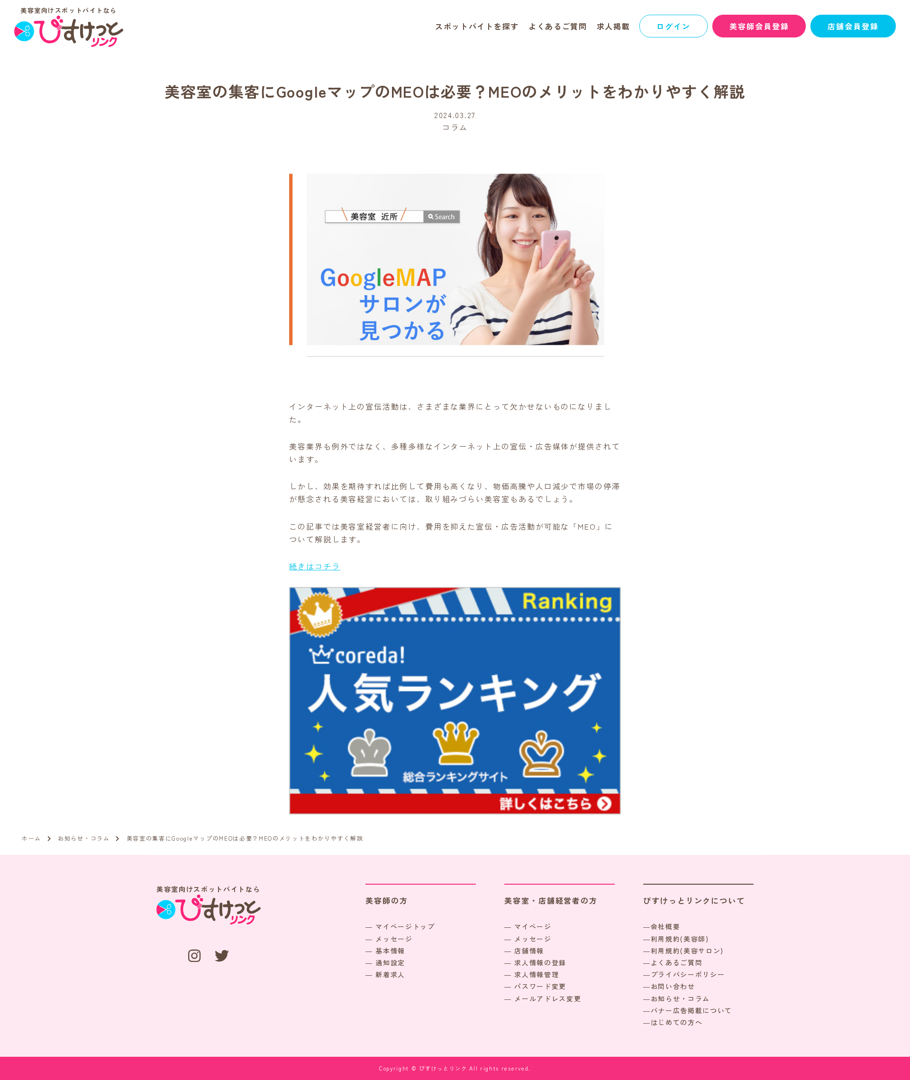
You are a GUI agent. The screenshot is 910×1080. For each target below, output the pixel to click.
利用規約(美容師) (680, 938)
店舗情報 (529, 950)
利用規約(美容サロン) (687, 950)
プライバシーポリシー (688, 974)
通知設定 (390, 962)
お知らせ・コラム (680, 998)
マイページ (532, 926)
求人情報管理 (536, 974)
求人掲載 (613, 26)
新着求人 (390, 974)
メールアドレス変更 (547, 998)
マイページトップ (405, 926)
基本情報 (390, 950)
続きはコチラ (314, 566)
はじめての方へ (677, 1022)
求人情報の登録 (540, 962)
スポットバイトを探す (477, 26)
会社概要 (666, 926)
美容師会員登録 (759, 26)
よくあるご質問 (557, 26)
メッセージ (393, 938)
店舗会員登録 (853, 26)
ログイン (673, 26)
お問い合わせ (673, 986)
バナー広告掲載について (691, 1010)
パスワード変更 (540, 986)
